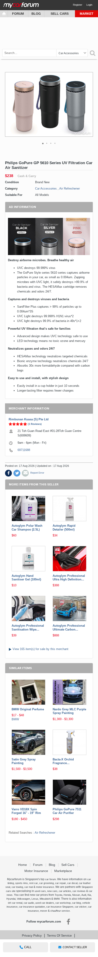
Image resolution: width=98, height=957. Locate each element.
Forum (18, 13)
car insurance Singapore (59, 906)
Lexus (34, 898)
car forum (50, 879)
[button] (89, 104)
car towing (17, 887)
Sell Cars (60, 13)
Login (89, 4)
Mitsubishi (45, 898)
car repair (60, 883)
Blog (36, 13)
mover (43, 910)
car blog (76, 902)
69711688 (24, 450)
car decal (72, 883)
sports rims (21, 883)
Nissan (76, 895)
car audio (29, 902)
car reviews (78, 891)
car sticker (81, 906)
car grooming (46, 883)
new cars (52, 891)
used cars (40, 891)
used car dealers (44, 902)
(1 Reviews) (35, 424)
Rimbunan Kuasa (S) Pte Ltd (29, 419)
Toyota (58, 895)
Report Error (37, 472)
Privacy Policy (32, 935)
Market (86, 13)
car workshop (63, 902)
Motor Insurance (36, 871)
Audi (83, 895)
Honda (67, 895)
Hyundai (10, 898)
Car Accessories (46, 188)
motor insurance (45, 887)
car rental (17, 902)
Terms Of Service (59, 935)
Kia (89, 895)
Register (77, 4)
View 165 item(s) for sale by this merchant (40, 649)
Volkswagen (23, 898)
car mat (28, 887)
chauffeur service (60, 910)
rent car (33, 883)
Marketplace (63, 871)
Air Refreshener (69, 188)
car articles (65, 891)
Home (23, 865)
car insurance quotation (32, 906)
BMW (15, 719)
